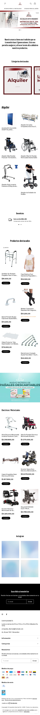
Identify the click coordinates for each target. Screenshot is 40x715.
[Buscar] (31, 4)
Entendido (27, 711)
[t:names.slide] (20, 19)
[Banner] (20, 387)
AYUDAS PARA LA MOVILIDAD (13, 8)
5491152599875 (7, 621)
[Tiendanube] (10, 703)
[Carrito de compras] (35, 4)
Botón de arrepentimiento (13, 700)
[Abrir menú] (5, 4)
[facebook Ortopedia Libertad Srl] (6, 614)
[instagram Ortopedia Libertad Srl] (2, 614)
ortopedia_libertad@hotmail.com (12, 629)
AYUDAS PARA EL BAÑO (31, 8)
